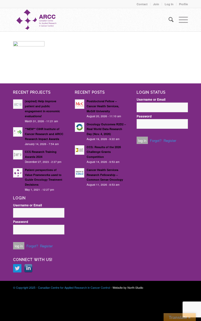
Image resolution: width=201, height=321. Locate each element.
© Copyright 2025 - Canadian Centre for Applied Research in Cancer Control (61, 287)
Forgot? (32, 245)
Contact (142, 4)
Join (156, 4)
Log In (169, 4)
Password (20, 222)
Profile (183, 4)
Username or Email (27, 205)
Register (46, 245)
